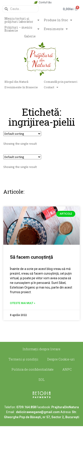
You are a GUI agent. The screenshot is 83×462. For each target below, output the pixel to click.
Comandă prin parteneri (60, 82)
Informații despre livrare (41, 349)
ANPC (67, 369)
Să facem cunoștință (31, 257)
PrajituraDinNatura (65, 407)
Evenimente (54, 29)
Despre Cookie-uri (61, 359)
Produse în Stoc (56, 20)
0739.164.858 (26, 407)
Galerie (30, 36)
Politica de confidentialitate (33, 369)
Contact (49, 87)
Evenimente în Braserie (21, 87)
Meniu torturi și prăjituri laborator (18, 20)
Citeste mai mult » (22, 303)
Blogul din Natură (16, 82)
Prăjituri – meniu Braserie (18, 29)
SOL (42, 379)
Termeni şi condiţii (23, 359)
